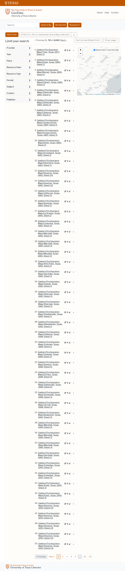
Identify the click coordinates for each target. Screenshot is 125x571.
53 (90, 556)
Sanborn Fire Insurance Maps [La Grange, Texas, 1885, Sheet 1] (49, 213)
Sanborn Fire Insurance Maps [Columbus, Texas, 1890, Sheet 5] (49, 475)
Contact (115, 12)
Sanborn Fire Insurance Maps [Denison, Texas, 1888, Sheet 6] (48, 364)
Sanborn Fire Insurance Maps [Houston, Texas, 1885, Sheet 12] (48, 183)
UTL (23, 567)
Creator (10, 93)
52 (85, 556)
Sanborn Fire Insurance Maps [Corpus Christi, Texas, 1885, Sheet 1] (47, 122)
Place (9, 61)
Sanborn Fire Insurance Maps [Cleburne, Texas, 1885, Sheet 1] (47, 112)
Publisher (11, 100)
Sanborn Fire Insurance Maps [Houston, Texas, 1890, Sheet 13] (49, 535)
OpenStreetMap (100, 94)
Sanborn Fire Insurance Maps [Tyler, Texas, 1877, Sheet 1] (48, 52)
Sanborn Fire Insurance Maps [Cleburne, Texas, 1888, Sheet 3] (49, 334)
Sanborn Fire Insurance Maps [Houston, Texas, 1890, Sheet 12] (49, 525)
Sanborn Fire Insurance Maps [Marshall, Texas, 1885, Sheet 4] (48, 253)
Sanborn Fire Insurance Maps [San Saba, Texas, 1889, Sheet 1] (48, 455)
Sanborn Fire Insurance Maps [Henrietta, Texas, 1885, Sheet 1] (49, 162)
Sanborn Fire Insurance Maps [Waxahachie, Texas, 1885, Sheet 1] (50, 324)
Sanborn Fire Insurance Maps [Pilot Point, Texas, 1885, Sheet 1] (49, 263)
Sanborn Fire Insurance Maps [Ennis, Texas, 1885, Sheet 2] (50, 142)
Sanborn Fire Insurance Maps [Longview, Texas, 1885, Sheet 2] (49, 223)
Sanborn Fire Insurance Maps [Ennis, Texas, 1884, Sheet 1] (49, 62)
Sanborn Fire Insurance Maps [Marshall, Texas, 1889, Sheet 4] (49, 445)
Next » (64, 40)
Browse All (60, 25)
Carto (118, 94)
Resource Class (14, 67)
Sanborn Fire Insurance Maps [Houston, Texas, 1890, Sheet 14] (49, 545)
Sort (87, 40)
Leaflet (90, 94)
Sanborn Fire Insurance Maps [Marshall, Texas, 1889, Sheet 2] (49, 424)
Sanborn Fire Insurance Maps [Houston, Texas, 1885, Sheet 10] (48, 173)
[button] (80, 50)
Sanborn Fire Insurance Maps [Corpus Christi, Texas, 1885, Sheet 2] (47, 132)
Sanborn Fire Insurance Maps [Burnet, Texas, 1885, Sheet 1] (49, 72)
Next (52, 556)
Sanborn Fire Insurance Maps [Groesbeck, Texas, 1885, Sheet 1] (49, 152)
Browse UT (75, 25)
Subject (10, 87)
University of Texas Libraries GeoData (23, 14)
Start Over (12, 34)
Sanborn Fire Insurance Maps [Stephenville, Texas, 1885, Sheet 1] (50, 314)
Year (9, 54)
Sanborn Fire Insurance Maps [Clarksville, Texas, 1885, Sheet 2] (48, 102)
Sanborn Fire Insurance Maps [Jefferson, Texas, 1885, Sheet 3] (49, 193)
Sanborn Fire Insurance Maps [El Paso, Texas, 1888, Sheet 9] (48, 374)
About (100, 12)
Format (10, 80)
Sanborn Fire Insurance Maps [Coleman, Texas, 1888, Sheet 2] (48, 354)
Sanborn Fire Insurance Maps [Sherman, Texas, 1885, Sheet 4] (49, 294)
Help (107, 12)
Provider (11, 48)
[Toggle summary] (73, 50)
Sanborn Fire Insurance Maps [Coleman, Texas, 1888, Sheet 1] (49, 344)
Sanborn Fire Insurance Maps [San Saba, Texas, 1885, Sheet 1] (49, 273)
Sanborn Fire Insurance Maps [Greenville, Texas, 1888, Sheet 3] (49, 394)
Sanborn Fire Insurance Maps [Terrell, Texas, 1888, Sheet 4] (49, 404)
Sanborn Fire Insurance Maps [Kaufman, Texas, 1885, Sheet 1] (48, 203)
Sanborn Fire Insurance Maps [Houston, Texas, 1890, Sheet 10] (49, 505)
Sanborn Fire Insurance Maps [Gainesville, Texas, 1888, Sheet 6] (49, 384)
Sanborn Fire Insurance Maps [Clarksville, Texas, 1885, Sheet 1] (48, 92)
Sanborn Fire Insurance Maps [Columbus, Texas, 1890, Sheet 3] (49, 465)
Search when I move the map (106, 50)
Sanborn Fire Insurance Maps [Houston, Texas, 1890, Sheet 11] (49, 515)
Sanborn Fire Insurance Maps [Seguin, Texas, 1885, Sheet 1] (49, 283)
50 (110, 40)
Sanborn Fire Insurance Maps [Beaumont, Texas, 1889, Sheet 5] (49, 414)
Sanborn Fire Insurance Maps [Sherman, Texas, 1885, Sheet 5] (49, 304)
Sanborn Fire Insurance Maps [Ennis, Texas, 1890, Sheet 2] (50, 485)
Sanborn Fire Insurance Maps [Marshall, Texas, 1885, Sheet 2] (48, 233)
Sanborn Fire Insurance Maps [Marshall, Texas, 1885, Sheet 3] (49, 243)
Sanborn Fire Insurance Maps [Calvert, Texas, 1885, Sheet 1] (50, 82)
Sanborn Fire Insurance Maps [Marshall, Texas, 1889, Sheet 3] (49, 434)
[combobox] (23, 25)
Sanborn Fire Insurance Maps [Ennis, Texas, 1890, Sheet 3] (50, 495)
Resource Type (14, 74)
